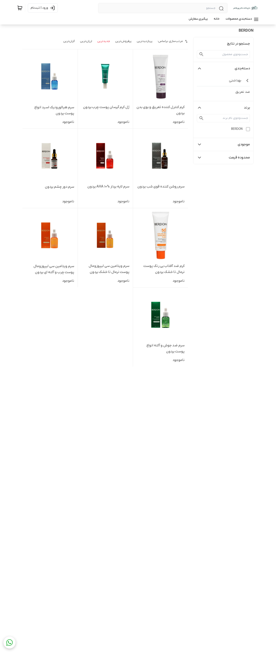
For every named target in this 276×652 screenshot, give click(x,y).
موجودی (244, 144)
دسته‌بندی (242, 68)
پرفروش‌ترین (123, 41)
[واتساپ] (9, 643)
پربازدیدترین (144, 41)
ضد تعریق (242, 92)
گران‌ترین (69, 41)
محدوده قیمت (239, 157)
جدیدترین (103, 41)
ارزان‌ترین (86, 41)
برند (247, 107)
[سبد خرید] (19, 8)
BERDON (237, 129)
